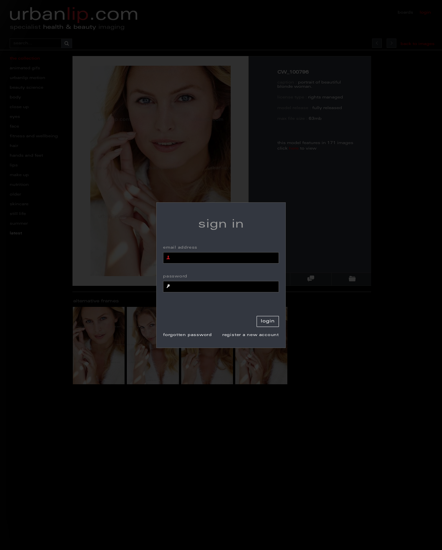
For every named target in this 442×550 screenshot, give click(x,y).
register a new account (250, 335)
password (175, 276)
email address (180, 248)
